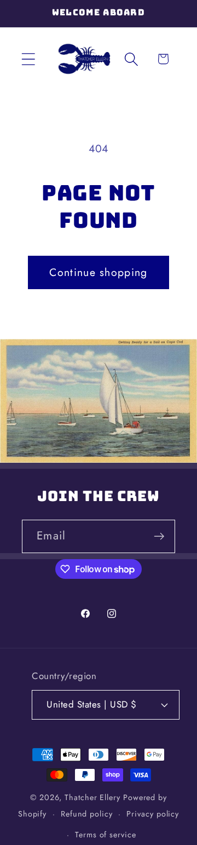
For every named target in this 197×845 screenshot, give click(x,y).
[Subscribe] (159, 536)
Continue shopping (98, 272)
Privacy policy (152, 813)
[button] (28, 58)
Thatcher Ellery (92, 797)
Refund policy (87, 813)
